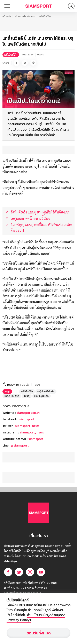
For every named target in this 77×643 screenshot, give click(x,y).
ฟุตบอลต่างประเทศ (25, 16)
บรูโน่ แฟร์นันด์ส (45, 391)
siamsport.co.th (28, 412)
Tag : (7, 391)
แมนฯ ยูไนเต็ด (41, 396)
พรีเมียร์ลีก (45, 16)
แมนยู (27, 396)
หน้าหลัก (6, 16)
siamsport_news (27, 425)
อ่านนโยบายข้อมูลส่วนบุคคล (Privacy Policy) (36, 617)
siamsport (26, 419)
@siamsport (20, 445)
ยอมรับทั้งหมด (38, 633)
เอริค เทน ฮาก (12, 396)
